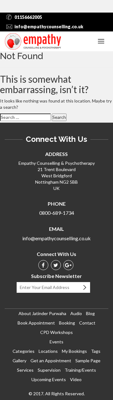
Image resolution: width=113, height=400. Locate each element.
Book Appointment (36, 322)
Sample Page (87, 360)
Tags (95, 351)
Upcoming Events (48, 379)
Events (56, 341)
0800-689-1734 (56, 213)
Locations (48, 351)
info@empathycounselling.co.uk (48, 26)
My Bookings (74, 351)
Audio (76, 313)
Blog (90, 313)
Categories (24, 351)
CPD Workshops (56, 332)
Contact (87, 322)
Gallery (19, 360)
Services (25, 370)
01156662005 (28, 17)
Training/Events (80, 370)
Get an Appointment (50, 360)
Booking (67, 322)
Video (76, 379)
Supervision (49, 370)
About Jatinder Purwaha (42, 313)
